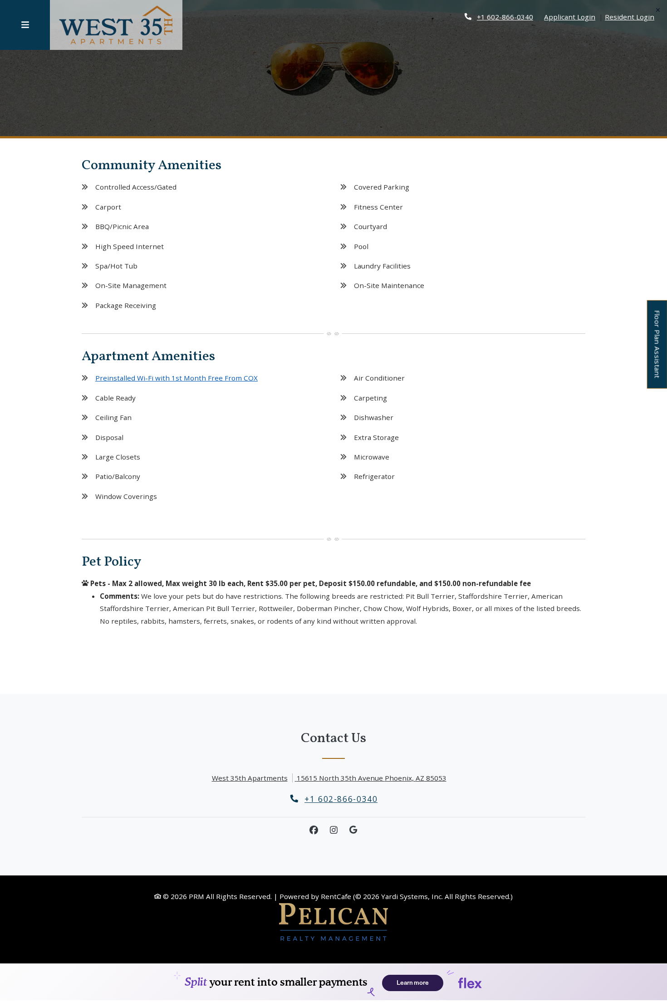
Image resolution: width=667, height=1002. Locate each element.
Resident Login (629, 16)
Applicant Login (569, 16)
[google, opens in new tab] (353, 830)
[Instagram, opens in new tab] (333, 830)
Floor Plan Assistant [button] (657, 349)
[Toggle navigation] (25, 25)
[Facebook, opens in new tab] (313, 830)
